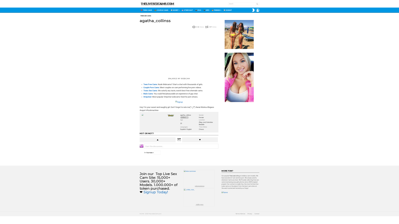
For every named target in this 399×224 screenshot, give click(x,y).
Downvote (200, 139)
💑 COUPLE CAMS (161, 10)
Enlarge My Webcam (179, 79)
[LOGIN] (257, 10)
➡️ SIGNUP (228, 10)
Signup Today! (155, 192)
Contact (256, 213)
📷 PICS (198, 10)
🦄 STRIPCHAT (187, 10)
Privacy (250, 213)
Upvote (158, 139)
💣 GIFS (206, 10)
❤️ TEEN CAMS (146, 10)
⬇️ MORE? (175, 10)
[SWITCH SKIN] (253, 10)
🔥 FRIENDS (216, 10)
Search (257, 4)
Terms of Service (240, 213)
